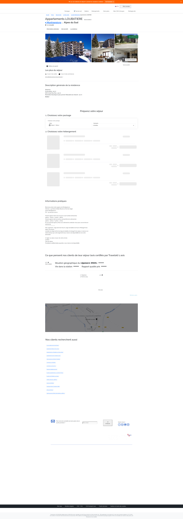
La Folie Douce (99, 489)
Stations (86, 11)
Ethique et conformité (56, 459)
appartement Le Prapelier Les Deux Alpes (55, 352)
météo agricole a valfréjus (52, 379)
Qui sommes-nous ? (56, 452)
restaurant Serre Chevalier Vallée (53, 386)
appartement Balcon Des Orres (53, 348)
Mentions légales (69, 506)
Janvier (110, 456)
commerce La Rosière (51, 362)
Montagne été (132, 11)
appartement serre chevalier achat (53, 355)
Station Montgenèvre (85, 29)
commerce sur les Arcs (51, 365)
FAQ (52, 457)
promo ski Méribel (50, 383)
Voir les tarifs (64, 29)
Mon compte (126, 6)
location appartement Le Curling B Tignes (55, 372)
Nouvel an (111, 454)
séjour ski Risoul (50, 389)
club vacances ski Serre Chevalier (53, 359)
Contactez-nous (55, 449)
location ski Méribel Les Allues (53, 376)
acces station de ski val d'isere (53, 345)
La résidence (73, 29)
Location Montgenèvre (75, 14)
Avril (110, 463)
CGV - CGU (80, 506)
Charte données (103, 506)
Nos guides (85, 482)
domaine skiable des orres (52, 369)
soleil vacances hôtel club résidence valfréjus (56, 393)
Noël (110, 453)
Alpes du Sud (58, 14)
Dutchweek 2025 (99, 488)
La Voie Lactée (66, 14)
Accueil (47, 14)
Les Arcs (97, 461)
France (52, 14)
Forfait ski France (126, 470)
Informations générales (53, 29)
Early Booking (72, 460)
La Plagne (98, 460)
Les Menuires (98, 463)
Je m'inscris (107, 422)
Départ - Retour (55, 125)
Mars (110, 461)
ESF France (125, 472)
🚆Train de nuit (78, 11)
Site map (59, 506)
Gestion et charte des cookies (118, 506)
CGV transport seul (91, 506)
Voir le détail (48, 264)
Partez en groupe (86, 454)
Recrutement (54, 454)
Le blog (84, 481)
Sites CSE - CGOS (86, 456)
